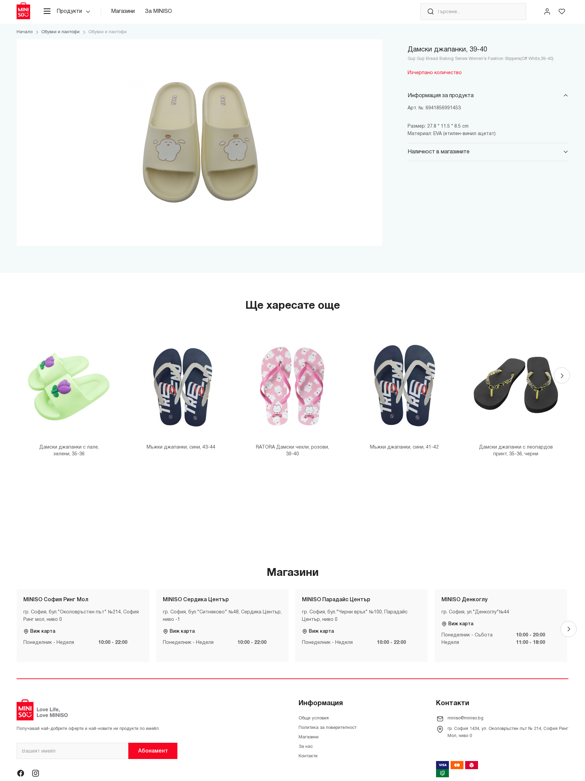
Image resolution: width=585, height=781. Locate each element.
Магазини (123, 11)
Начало (24, 32)
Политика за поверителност (327, 728)
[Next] (562, 375)
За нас (306, 747)
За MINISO (158, 11)
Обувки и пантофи (60, 32)
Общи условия (314, 718)
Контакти (308, 756)
